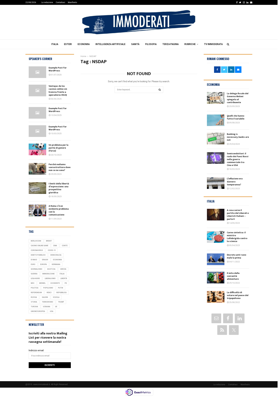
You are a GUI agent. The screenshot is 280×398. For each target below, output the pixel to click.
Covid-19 (52, 250)
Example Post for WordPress (58, 69)
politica (34, 288)
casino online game (39, 246)
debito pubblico (38, 255)
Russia (34, 297)
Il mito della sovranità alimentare (233, 276)
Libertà (63, 278)
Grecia (63, 269)
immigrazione (48, 274)
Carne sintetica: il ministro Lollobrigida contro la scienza (237, 237)
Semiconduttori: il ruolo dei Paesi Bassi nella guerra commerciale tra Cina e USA (237, 159)
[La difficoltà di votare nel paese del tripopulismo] (215, 297)
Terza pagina (170, 44)
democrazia (55, 255)
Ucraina (46, 307)
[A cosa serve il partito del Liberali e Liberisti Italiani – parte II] (215, 214)
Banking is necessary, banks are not (238, 137)
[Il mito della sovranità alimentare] (215, 277)
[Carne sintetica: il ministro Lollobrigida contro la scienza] (215, 237)
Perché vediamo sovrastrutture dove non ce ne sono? (59, 167)
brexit (49, 241)
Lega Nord (35, 278)
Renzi (49, 292)
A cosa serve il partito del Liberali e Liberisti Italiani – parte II (238, 214)
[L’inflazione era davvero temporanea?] (215, 183)
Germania (56, 264)
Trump (61, 302)
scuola (56, 297)
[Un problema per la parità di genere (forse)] (37, 149)
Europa (43, 264)
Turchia (34, 307)
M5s (32, 283)
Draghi (45, 260)
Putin (60, 288)
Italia (54, 44)
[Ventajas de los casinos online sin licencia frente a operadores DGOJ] (37, 90)
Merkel (42, 283)
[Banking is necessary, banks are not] (215, 138)
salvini (45, 297)
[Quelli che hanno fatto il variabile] (215, 120)
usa (51, 311)
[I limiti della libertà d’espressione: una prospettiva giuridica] (37, 188)
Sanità (135, 44)
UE (56, 307)
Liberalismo (50, 278)
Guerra (34, 274)
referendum (36, 292)
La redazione (47, 2)
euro (33, 264)
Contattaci (60, 2)
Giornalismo (36, 269)
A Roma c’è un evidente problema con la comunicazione (59, 210)
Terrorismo (47, 302)
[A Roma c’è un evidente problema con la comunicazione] (37, 210)
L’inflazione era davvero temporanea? (235, 181)
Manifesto (72, 2)
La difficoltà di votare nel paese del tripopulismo (237, 295)
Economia (84, 44)
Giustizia (51, 269)
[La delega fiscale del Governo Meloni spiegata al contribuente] (215, 98)
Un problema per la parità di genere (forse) (58, 148)
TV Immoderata (213, 44)
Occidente (55, 283)
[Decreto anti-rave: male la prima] (215, 259)
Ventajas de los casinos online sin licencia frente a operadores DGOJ (58, 90)
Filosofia (151, 44)
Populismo (48, 288)
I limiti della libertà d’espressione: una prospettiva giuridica (59, 188)
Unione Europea (38, 311)
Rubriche (190, 44)
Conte (65, 246)
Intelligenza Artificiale (110, 44)
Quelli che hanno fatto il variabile (235, 117)
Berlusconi (36, 241)
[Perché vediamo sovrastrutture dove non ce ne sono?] (37, 169)
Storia (34, 302)
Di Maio (34, 260)
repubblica (61, 292)
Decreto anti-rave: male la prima (236, 256)
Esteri (68, 44)
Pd (66, 283)
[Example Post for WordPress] (37, 72)
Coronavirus (37, 250)
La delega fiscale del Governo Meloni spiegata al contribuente (237, 98)
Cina (55, 246)
